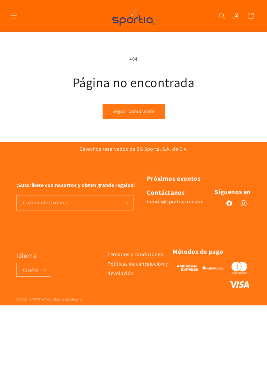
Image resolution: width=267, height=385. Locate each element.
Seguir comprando (133, 111)
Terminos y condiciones (135, 254)
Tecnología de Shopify (64, 299)
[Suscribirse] (126, 202)
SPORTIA (37, 299)
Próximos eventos (174, 178)
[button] (14, 15)
